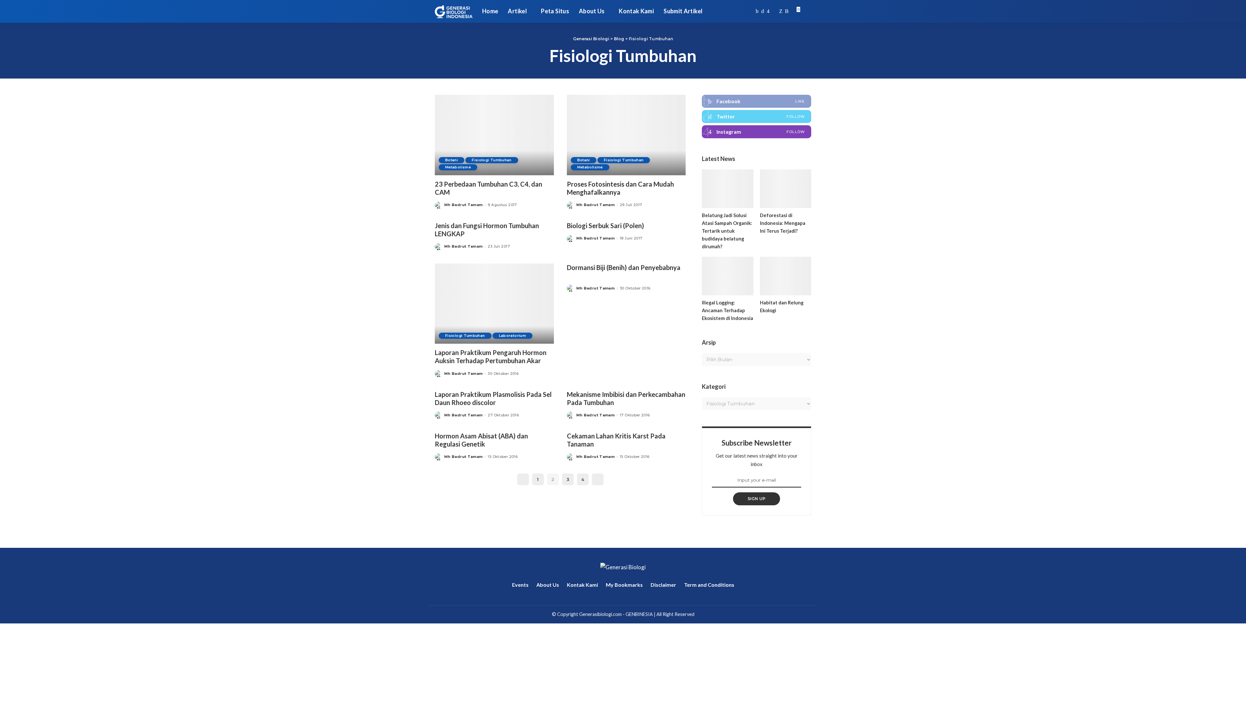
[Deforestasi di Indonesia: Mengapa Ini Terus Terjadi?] (785, 188)
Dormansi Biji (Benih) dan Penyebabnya (623, 267)
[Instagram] (768, 11)
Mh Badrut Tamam (463, 205)
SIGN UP (757, 498)
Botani (451, 160)
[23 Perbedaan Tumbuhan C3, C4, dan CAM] (494, 135)
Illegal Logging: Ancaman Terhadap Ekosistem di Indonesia (727, 310)
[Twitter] (762, 11)
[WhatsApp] (781, 11)
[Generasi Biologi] (453, 11)
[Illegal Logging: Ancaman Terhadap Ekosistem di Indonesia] (727, 276)
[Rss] (787, 11)
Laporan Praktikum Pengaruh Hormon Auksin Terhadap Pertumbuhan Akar (490, 356)
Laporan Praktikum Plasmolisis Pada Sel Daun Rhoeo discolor (493, 398)
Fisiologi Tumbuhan (492, 160)
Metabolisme (458, 167)
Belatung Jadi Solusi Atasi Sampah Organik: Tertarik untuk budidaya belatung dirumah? (727, 230)
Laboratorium (512, 335)
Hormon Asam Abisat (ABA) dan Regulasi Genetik (481, 440)
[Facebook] (757, 11)
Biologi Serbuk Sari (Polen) (605, 225)
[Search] (807, 11)
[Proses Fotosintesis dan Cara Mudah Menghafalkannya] (626, 135)
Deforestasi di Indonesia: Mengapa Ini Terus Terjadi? (782, 223)
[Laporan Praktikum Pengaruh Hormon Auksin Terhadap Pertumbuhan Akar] (494, 304)
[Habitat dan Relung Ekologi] (785, 276)
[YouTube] (774, 11)
